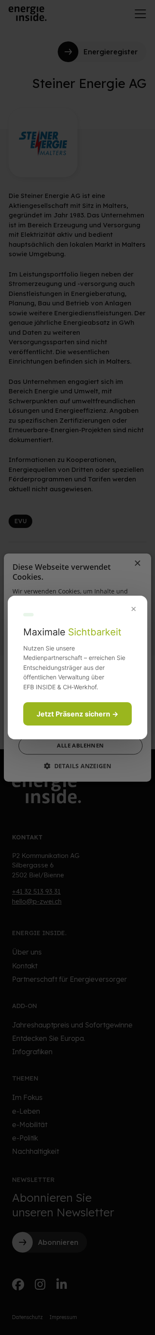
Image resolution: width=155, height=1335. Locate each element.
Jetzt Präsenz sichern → (77, 714)
